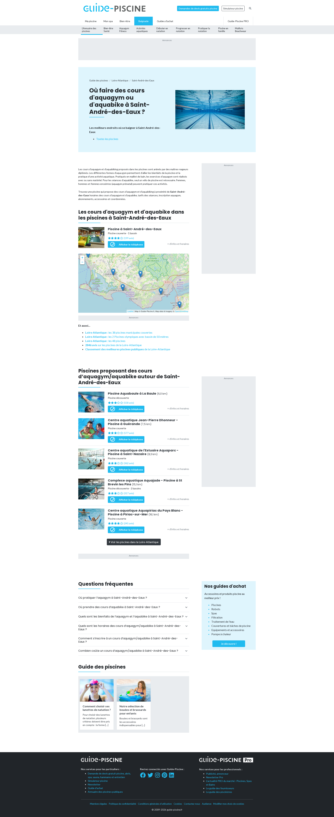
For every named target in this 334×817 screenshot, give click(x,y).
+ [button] (82, 257)
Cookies (178, 803)
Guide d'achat (95, 788)
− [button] (82, 262)
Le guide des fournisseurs (220, 788)
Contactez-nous (192, 803)
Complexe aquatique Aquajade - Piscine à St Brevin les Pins (145, 482)
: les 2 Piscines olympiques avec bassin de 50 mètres (127, 336)
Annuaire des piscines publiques (105, 791)
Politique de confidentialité (122, 803)
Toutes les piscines (107, 138)
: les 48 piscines (105, 340)
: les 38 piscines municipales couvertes (118, 332)
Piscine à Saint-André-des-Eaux (135, 229)
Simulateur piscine (233, 8)
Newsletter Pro (214, 777)
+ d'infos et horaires (178, 243)
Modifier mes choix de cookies (228, 803)
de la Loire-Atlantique (127, 349)
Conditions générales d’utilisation (155, 803)
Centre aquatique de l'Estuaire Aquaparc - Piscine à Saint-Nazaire (143, 452)
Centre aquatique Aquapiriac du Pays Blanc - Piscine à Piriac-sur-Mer (145, 512)
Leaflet (130, 311)
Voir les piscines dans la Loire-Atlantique (134, 542)
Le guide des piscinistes (219, 791)
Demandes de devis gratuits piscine (198, 8)
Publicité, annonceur (217, 773)
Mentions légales (98, 803)
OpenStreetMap (181, 311)
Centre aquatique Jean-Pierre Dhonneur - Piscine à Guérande (143, 422)
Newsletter (94, 784)
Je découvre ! (229, 643)
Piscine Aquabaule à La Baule (138, 393)
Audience (206, 803)
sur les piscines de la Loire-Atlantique (113, 345)
